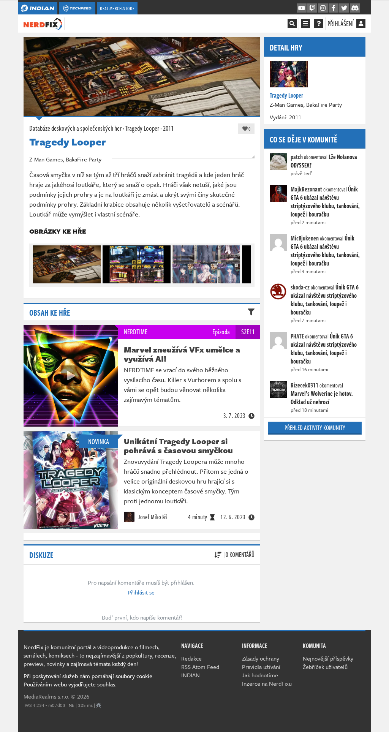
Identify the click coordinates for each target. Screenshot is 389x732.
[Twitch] (312, 8)
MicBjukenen (305, 238)
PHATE (297, 336)
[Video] (71, 375)
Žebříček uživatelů (325, 666)
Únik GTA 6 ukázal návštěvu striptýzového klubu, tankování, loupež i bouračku (325, 202)
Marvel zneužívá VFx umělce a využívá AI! (182, 354)
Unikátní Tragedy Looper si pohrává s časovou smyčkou (178, 445)
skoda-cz (300, 287)
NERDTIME (135, 332)
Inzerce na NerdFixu (267, 683)
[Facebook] (333, 8)
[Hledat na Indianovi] (292, 23)
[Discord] (355, 8)
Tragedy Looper (142, 128)
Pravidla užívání (261, 666)
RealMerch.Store (117, 8)
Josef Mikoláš (151, 517)
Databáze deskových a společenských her (75, 128)
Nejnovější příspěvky (328, 658)
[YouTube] (302, 8)
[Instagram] (323, 8)
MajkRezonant (306, 189)
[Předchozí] (38, 262)
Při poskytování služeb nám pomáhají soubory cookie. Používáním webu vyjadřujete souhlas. (89, 680)
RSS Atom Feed (200, 666)
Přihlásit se (141, 592)
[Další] (245, 262)
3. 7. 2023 (234, 415)
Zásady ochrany (260, 658)
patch (297, 156)
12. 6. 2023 (233, 517)
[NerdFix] (43, 23)
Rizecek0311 (304, 385)
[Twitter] (344, 8)
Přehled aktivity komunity (315, 427)
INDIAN (190, 675)
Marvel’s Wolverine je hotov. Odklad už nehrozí (322, 397)
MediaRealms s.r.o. (47, 696)
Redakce (191, 658)
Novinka (98, 441)
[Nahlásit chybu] (98, 705)
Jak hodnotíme (260, 675)
